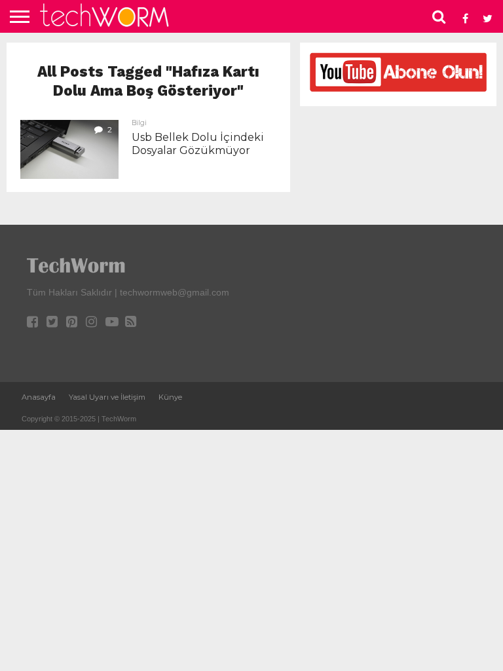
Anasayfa (39, 397)
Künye (170, 397)
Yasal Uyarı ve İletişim (107, 397)
